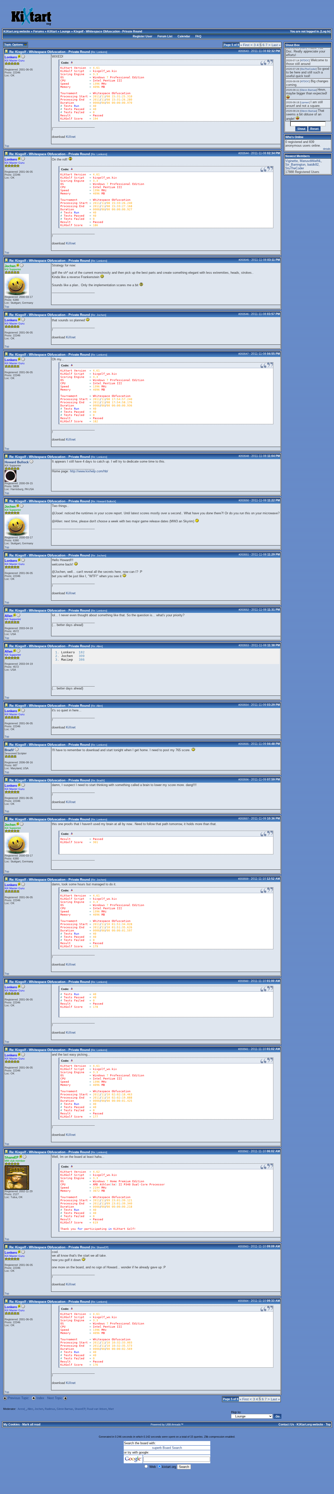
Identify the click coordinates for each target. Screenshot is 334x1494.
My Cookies (11, 1424)
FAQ (198, 36)
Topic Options (14, 44)
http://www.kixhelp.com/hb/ (89, 471)
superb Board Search (167, 1448)
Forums (38, 31)
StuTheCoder (308, 69)
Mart (111, 1408)
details (327, 148)
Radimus (50, 1408)
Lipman (305, 102)
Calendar (184, 36)
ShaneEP (102, 1247)
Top (7, 145)
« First (244, 45)
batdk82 (313, 164)
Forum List (164, 36)
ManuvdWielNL (310, 161)
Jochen (101, 314)
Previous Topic (18, 1398)
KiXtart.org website (16, 31)
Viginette (291, 161)
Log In (325, 31)
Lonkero (101, 51)
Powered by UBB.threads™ (167, 1424)
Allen (99, 646)
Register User (142, 36)
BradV (9, 750)
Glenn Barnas (65, 1408)
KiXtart (52, 31)
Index (40, 1398)
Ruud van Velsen (97, 1408)
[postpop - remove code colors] (72, 62)
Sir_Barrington (295, 164)
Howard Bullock (17, 462)
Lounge (65, 31)
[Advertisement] (160, 17)
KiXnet (71, 137)
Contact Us (286, 1424)
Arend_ (22, 1408)
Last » (276, 45)
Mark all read (31, 1424)
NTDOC (305, 60)
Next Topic (54, 1398)
